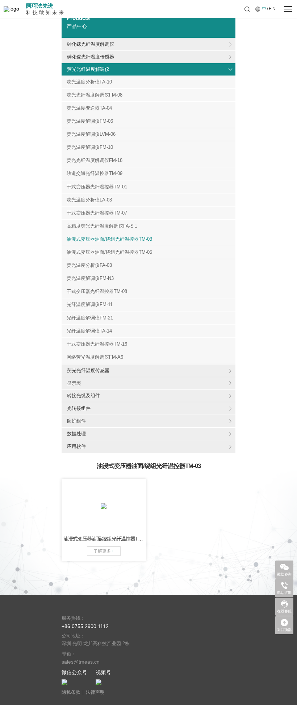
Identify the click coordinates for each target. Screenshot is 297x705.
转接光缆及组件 (83, 395)
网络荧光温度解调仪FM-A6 (95, 357)
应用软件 (76, 446)
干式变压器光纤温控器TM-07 (97, 213)
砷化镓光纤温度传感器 (90, 57)
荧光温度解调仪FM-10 (90, 147)
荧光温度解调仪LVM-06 (91, 134)
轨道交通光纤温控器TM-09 (94, 173)
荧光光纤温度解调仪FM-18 (94, 160)
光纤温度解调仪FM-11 (90, 304)
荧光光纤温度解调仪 (88, 69)
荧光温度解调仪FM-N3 (90, 278)
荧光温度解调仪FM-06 (90, 121)
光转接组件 (79, 408)
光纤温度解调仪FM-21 (90, 318)
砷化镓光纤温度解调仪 (90, 44)
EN (272, 8)
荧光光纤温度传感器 (88, 370)
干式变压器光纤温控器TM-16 (97, 344)
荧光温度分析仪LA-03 (89, 200)
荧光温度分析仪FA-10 (89, 82)
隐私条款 (71, 692)
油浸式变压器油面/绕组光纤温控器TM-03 (109, 239)
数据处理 (76, 433)
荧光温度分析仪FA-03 (89, 265)
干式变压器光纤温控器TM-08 (97, 291)
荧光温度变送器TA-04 (89, 108)
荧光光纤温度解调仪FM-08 (94, 95)
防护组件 (76, 421)
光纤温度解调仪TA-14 (89, 331)
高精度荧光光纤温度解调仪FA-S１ (102, 226)
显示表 (74, 383)
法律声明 (95, 692)
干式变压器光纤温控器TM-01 (97, 187)
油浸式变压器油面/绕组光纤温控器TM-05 (109, 252)
